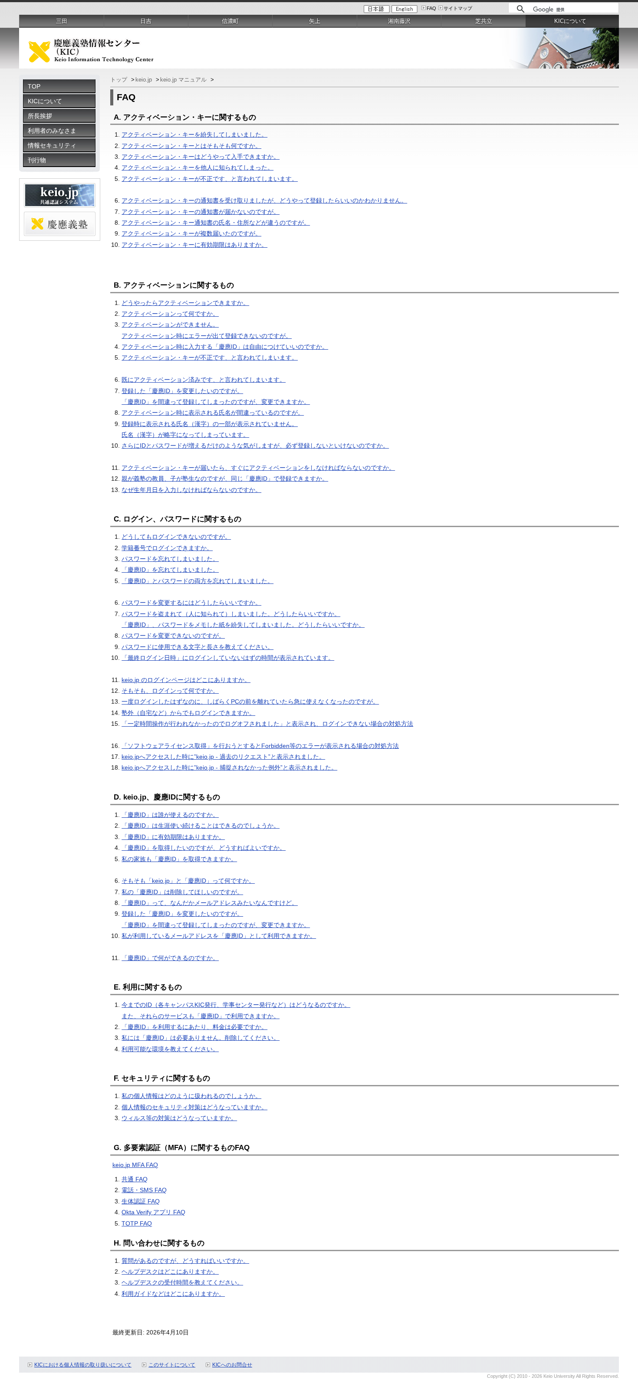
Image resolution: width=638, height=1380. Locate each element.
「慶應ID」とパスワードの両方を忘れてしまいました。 (197, 580)
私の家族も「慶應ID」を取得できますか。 (179, 859)
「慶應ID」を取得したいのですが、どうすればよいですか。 (204, 847)
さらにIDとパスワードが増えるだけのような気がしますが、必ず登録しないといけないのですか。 (255, 445)
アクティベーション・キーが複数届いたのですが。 (191, 233)
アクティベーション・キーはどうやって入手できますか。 (201, 156)
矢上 (314, 21)
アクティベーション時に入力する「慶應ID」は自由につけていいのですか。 (225, 346)
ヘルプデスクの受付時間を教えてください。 (182, 1282)
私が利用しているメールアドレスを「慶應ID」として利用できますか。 (219, 935)
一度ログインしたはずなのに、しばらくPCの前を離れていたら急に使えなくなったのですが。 (250, 701)
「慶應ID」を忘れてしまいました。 (170, 569)
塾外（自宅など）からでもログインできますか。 (188, 712)
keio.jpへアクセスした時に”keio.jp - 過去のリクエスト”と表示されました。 (223, 756)
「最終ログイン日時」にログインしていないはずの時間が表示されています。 (228, 657)
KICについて (45, 101)
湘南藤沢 (399, 21)
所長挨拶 (40, 115)
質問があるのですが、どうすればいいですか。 (185, 1260)
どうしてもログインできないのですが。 (176, 536)
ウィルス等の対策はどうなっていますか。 (179, 1117)
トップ (119, 79)
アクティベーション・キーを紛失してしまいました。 (194, 134)
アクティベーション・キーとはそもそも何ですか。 (191, 145)
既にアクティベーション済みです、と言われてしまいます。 (204, 379)
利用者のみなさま (52, 130)
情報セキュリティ (52, 145)
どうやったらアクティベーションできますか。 (185, 302)
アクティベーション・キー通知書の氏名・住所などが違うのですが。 (216, 222)
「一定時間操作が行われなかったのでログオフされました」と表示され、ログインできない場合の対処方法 (267, 723)
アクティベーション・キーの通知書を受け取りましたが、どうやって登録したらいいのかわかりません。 (264, 200)
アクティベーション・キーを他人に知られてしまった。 (197, 167)
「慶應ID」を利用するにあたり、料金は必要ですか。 (194, 1026)
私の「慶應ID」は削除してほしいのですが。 (182, 891)
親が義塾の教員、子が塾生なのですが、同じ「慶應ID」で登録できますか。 (225, 478)
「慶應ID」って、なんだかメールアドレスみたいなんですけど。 (210, 902)
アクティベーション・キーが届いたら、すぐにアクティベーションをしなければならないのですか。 (258, 467)
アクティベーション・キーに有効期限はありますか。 (194, 244)
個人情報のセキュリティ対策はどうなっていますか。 (194, 1107)
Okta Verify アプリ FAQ (153, 1212)
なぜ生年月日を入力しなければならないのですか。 (191, 489)
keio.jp (144, 79)
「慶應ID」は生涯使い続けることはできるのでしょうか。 (201, 825)
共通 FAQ (135, 1179)
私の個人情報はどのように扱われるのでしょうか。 (191, 1095)
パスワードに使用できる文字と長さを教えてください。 (197, 646)
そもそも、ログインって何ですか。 (170, 690)
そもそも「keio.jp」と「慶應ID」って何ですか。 (188, 880)
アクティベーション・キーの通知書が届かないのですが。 (201, 211)
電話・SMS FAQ (144, 1190)
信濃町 (230, 21)
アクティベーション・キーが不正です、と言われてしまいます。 (210, 178)
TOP (34, 86)
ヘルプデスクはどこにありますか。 (170, 1271)
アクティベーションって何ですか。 (170, 313)
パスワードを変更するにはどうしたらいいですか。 (191, 602)
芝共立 (483, 21)
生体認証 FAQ (141, 1201)
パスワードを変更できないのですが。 (173, 635)
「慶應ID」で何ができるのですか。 (170, 957)
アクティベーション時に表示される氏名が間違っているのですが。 (213, 412)
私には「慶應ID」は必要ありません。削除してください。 (201, 1037)
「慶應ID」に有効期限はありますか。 (173, 836)
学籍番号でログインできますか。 (167, 547)
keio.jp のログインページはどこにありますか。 (186, 679)
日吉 (145, 21)
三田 (61, 21)
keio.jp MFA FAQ (135, 1164)
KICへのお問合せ (232, 1365)
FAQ (431, 8)
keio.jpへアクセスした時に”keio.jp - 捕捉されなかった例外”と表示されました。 (229, 767)
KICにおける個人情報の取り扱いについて (83, 1365)
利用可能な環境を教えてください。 (170, 1049)
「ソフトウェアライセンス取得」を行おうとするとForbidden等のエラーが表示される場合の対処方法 (260, 745)
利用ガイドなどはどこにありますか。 (173, 1293)
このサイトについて (171, 1365)
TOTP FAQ (137, 1223)
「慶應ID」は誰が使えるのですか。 (170, 814)
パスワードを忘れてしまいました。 (170, 558)
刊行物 (37, 160)
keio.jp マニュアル (184, 79)
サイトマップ (458, 8)
